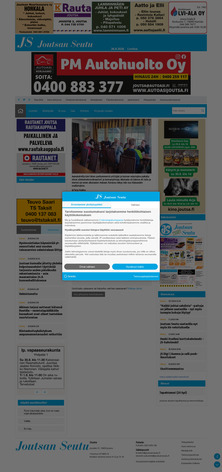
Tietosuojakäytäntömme (146, 276)
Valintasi (135, 204)
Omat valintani (87, 266)
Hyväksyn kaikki (135, 266)
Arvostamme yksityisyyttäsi (86, 204)
